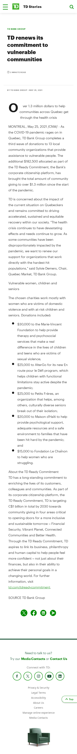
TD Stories (32, 7)
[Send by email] (53, 613)
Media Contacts (33, 659)
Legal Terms (38, 692)
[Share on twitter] (24, 613)
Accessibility (38, 697)
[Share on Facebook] (33, 613)
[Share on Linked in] (43, 613)
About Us (38, 702)
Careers (38, 707)
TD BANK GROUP (16, 29)
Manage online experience (39, 712)
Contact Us (58, 659)
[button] (5, 7)
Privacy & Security (38, 687)
